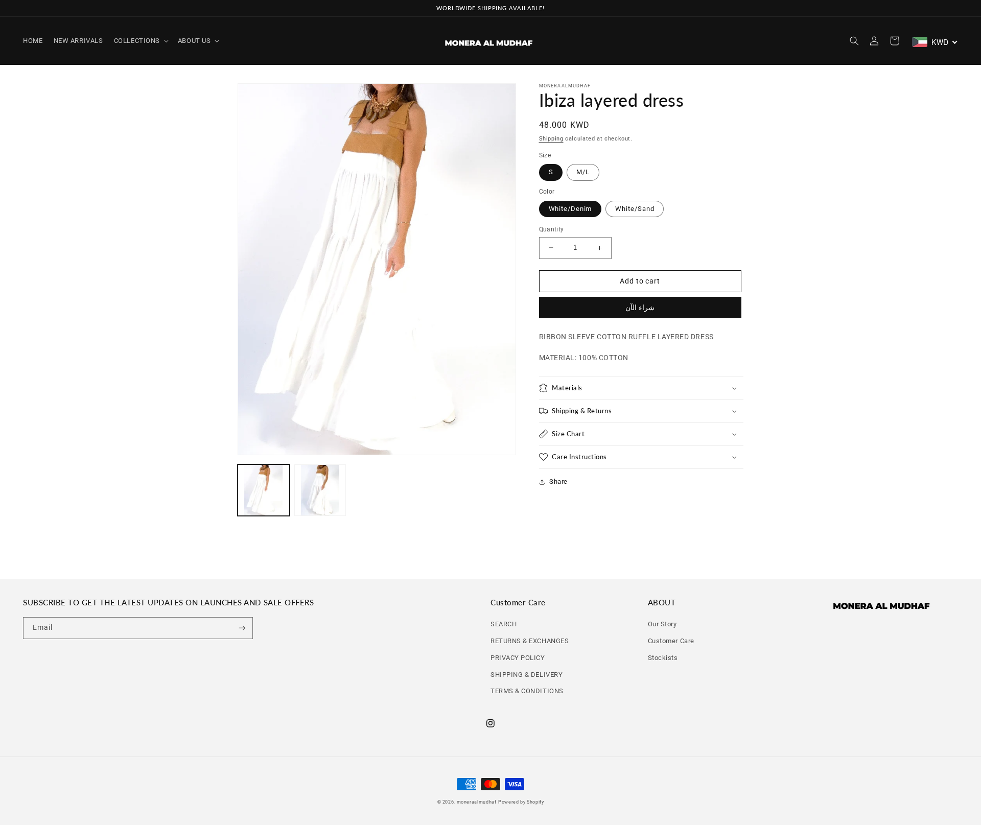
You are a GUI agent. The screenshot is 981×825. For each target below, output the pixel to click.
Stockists (663, 658)
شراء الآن (640, 307)
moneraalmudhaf (477, 802)
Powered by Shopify (521, 802)
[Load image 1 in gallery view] (264, 490)
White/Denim (570, 209)
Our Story (662, 624)
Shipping (551, 138)
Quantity (551, 229)
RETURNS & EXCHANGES (530, 641)
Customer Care (671, 641)
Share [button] (558, 481)
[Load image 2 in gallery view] (320, 490)
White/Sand (634, 209)
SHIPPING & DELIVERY (527, 674)
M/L (583, 172)
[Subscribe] (242, 628)
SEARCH (504, 624)
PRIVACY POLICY (518, 658)
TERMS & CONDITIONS (527, 691)
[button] (140, 41)
